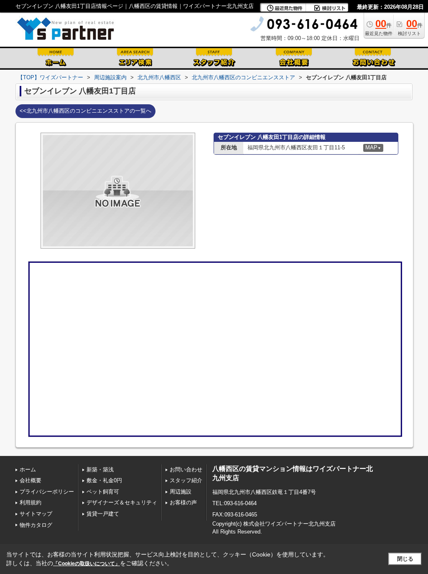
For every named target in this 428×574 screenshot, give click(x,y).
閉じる (405, 559)
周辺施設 (180, 491)
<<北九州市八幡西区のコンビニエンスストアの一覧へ (85, 111)
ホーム (28, 469)
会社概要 (30, 480)
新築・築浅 (100, 469)
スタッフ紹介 (186, 480)
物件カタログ (36, 525)
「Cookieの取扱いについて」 (86, 563)
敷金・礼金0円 (104, 480)
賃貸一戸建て (103, 514)
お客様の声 (183, 502)
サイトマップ (36, 514)
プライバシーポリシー (47, 491)
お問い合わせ (186, 469)
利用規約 (30, 502)
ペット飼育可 (103, 491)
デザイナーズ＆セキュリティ (122, 502)
